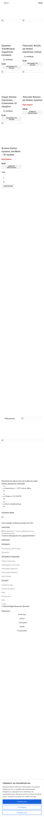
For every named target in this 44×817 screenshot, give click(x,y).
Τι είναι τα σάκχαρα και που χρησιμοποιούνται (18, 536)
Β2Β (3, 600)
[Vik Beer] (31, 421)
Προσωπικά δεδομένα (9, 572)
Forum (4, 604)
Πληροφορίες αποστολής (11, 565)
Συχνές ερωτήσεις (8, 589)
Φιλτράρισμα (8, 186)
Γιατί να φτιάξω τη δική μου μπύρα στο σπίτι (17, 523)
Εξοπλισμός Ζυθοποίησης (11, 549)
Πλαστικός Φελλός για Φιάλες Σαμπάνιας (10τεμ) (32, 48)
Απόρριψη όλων (22, 812)
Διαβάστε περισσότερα (32, 112)
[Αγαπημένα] (9, 41)
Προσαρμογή (22, 807)
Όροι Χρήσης (6, 576)
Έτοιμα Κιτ (5, 552)
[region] (22, 798)
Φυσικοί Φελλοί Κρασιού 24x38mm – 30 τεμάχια (11, 151)
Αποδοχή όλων (22, 801)
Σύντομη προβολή (4, 41)
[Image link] (22, 459)
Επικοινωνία (6, 596)
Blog (3, 592)
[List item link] (22, 496)
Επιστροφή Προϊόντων (10, 569)
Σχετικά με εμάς (7, 585)
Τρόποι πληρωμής (8, 561)
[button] (11, 67)
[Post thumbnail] (5, 519)
